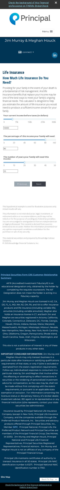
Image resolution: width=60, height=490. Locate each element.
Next (39, 184)
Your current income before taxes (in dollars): (25, 116)
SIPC (15, 427)
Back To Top (48, 479)
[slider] (29, 119)
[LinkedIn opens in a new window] (55, 57)
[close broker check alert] (56, 2)
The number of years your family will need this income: (26, 158)
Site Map (5, 477)
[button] (47, 31)
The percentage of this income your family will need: (29, 136)
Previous (22, 184)
